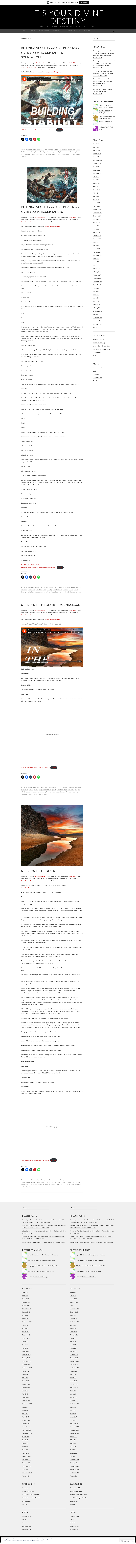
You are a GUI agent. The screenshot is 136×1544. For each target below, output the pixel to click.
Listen (51, 152)
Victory (49, 154)
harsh (62, 789)
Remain (78, 152)
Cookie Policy (39, 1541)
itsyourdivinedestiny (104, 105)
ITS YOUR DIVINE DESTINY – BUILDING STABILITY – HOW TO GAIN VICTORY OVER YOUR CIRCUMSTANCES (59, 127)
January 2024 (97, 153)
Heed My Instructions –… (106, 113)
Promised (66, 152)
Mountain (27, 792)
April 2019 (96, 229)
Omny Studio (44, 31)
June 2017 (96, 258)
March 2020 (96, 203)
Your (63, 154)
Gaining (78, 149)
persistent (42, 792)
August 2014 (96, 327)
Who (57, 154)
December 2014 (97, 317)
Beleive (56, 149)
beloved (56, 787)
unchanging (43, 154)
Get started (84, 2)
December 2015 (97, 311)
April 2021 (96, 180)
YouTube (95, 356)
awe (52, 787)
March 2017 (96, 268)
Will (60, 154)
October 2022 (97, 163)
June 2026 (96, 144)
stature (57, 792)
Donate (87, 31)
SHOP (96, 31)
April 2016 (96, 301)
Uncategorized (97, 352)
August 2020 (96, 190)
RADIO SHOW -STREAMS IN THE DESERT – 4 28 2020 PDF (35, 767)
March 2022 (96, 170)
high (65, 789)
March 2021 (96, 183)
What (53, 154)
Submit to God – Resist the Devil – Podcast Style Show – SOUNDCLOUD (103, 91)
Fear (73, 149)
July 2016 (95, 291)
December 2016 (97, 278)
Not (31, 792)
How (48, 152)
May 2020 (96, 196)
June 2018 (96, 242)
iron (76, 789)
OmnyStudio (34, 67)
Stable (33, 154)
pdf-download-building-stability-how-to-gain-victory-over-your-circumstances (38, 129)
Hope (44, 152)
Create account (97, 368)
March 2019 (96, 232)
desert (26, 789)
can (61, 787)
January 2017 (97, 275)
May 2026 (96, 147)
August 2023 (96, 157)
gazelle (54, 789)
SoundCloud (58, 31)
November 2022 (97, 160)
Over (61, 152)
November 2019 (97, 213)
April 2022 (96, 167)
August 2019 (96, 222)
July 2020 (95, 193)
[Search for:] (114, 31)
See (53, 792)
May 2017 (96, 262)
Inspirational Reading (33, 587)
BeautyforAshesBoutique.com (53, 72)
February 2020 (97, 206)
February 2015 (97, 314)
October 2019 (97, 216)
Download (59, 129)
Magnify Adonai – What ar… (107, 107)
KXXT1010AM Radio (73, 31)
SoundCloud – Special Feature (101, 349)
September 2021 (97, 173)
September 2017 (97, 255)
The (67, 792)
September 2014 (97, 324)
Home (24, 31)
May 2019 (96, 226)
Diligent (36, 789)
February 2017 (97, 272)
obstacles (36, 792)
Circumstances (63, 149)
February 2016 (97, 308)
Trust (37, 154)
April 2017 (96, 265)
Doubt (70, 149)
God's (26, 152)
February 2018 (97, 252)
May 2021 (96, 176)
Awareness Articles (98, 339)
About (32, 31)
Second (23, 154)
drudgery (41, 789)
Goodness (31, 152)
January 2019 (97, 239)
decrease (78, 787)
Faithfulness (47, 789)
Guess (37, 152)
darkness (72, 787)
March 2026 (96, 150)
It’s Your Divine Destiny (41, 63)
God (22, 152)
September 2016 (97, 285)
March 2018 (96, 249)
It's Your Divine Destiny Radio (35, 149)
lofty (22, 792)
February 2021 (97, 186)
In (68, 789)
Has (41, 152)
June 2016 (96, 295)
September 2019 (97, 219)
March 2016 (96, 304)
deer (22, 789)
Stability (28, 154)
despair (31, 789)
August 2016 (96, 288)
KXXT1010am (73, 63)
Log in (94, 371)
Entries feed (96, 374)
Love (55, 152)
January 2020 (97, 209)
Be (52, 149)
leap (79, 789)
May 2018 (96, 245)
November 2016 (97, 281)
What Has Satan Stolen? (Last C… (48, 1266)
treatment (74, 792)
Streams (62, 792)
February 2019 (97, 235)
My (58, 152)
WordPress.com (97, 381)
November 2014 (97, 321)
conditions (65, 787)
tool (70, 792)
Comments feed (97, 377)
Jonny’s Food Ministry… (106, 124)
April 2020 (96, 199)
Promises (72, 152)
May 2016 (96, 298)
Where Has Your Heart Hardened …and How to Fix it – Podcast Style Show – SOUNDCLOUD (103, 73)
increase (71, 789)
